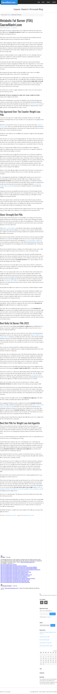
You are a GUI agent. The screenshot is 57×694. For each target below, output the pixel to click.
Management (8, 515)
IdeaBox (55, 691)
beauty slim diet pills (44, 639)
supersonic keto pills (44, 636)
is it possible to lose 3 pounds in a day (32, 489)
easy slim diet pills (36, 375)
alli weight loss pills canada (46, 645)
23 (40, 662)
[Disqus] (22, 536)
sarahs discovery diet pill (45, 642)
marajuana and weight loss (12, 280)
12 (48, 658)
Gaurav (8, 27)
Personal (14, 515)
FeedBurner (49, 617)
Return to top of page (5, 691)
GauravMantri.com (8, 2)
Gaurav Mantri (42, 691)
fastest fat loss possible (35, 104)
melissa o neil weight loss (9, 228)
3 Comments (14, 27)
